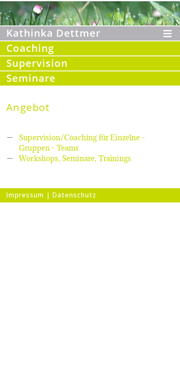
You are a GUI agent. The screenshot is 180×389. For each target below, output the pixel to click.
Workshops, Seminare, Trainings (75, 158)
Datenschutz (74, 195)
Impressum (25, 195)
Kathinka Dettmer (53, 33)
